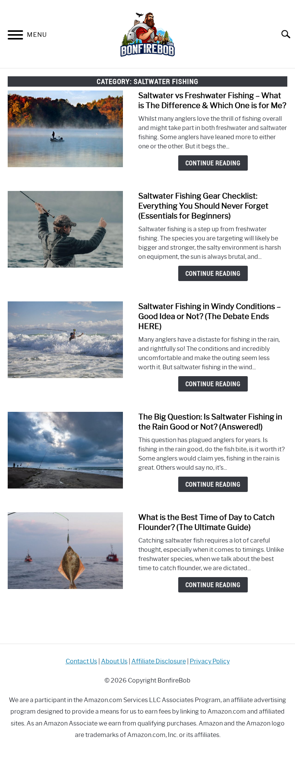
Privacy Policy (210, 661)
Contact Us (81, 661)
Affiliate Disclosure (158, 661)
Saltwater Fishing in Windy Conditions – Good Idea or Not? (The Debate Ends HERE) (209, 316)
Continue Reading (213, 163)
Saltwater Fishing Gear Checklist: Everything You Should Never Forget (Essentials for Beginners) (203, 205)
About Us (114, 661)
